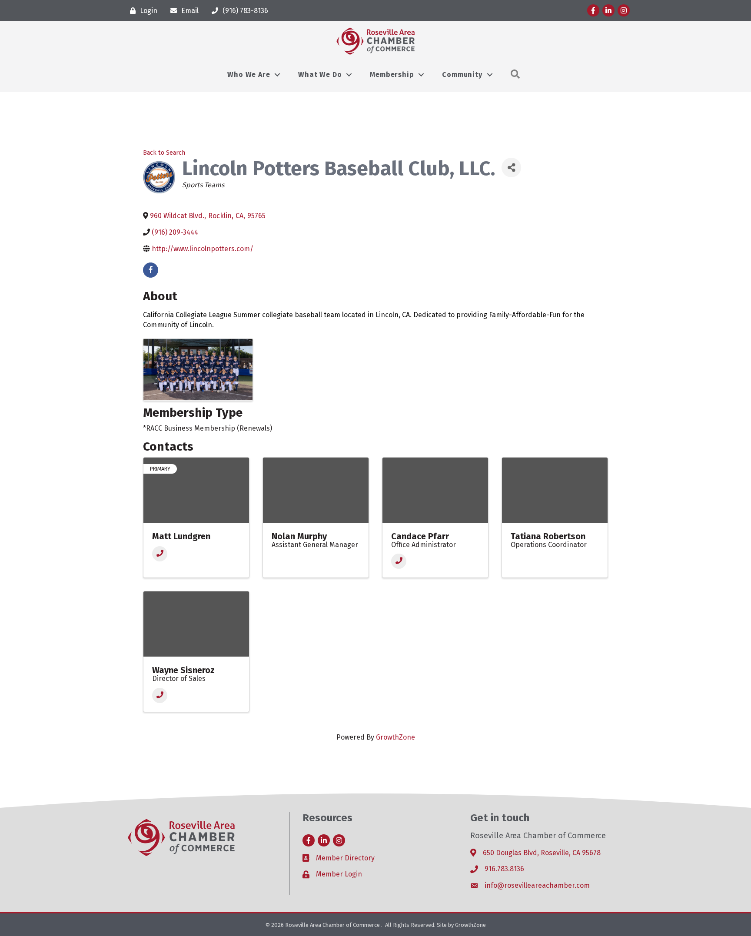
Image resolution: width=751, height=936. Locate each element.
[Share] (511, 167)
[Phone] (159, 553)
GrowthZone (395, 737)
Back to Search (164, 152)
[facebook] (150, 270)
